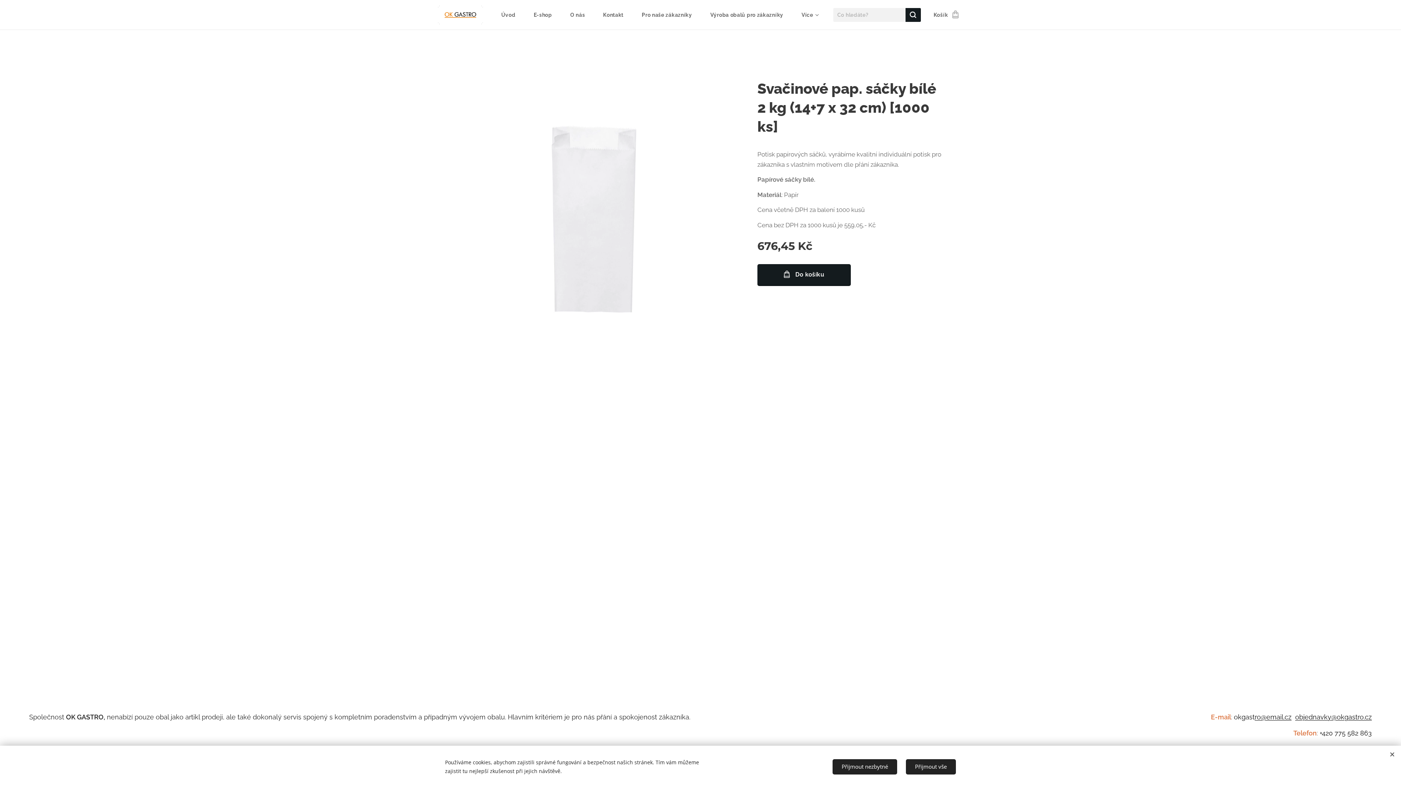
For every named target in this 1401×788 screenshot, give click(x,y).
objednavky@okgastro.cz (1333, 717)
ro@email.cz (1273, 717)
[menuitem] (512, 15)
